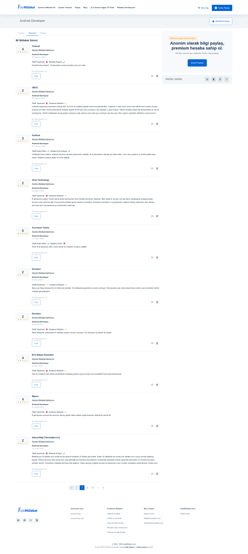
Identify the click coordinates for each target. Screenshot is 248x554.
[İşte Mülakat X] (36, 520)
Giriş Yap (205, 8)
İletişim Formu (149, 514)
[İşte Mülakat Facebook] (18, 520)
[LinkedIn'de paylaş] (220, 79)
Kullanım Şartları (142, 547)
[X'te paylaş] (213, 79)
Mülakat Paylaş (222, 21)
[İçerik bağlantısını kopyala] (157, 76)
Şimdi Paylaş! (197, 63)
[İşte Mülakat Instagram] (30, 520)
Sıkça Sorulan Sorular (115, 523)
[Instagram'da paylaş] (226, 79)
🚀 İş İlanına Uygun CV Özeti (102, 8)
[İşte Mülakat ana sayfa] (26, 7)
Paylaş (77, 8)
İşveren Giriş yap (77, 518)
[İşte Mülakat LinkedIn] (24, 520)
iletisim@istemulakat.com (153, 523)
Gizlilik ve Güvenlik (114, 518)
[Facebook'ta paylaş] (207, 79)
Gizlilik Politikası (129, 547)
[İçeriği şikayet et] (153, 76)
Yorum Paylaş (223, 8)
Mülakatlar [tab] (32, 33)
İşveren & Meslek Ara (46, 8)
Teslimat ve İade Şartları (116, 532)
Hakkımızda (184, 514)
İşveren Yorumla (65, 8)
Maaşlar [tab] (43, 33)
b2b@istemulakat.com (152, 518)
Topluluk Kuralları (113, 514)
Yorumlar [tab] (21, 33)
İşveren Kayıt (76, 514)
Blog (85, 8)
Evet (36, 76)
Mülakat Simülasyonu (126, 8)
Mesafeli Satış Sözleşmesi (117, 528)
